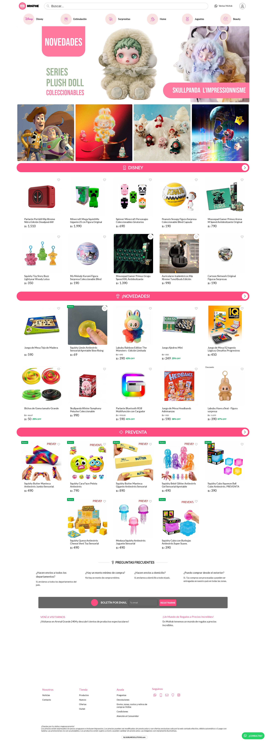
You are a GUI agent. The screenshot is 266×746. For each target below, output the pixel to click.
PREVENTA (136, 432)
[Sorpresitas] (110, 19)
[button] (125, 97)
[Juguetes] (187, 19)
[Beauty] (225, 19)
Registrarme (167, 602)
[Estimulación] (66, 19)
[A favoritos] (59, 180)
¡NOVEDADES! (136, 296)
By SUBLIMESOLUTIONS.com (134, 737)
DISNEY (135, 167)
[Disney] (28, 19)
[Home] (152, 19)
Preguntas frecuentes (134, 562)
